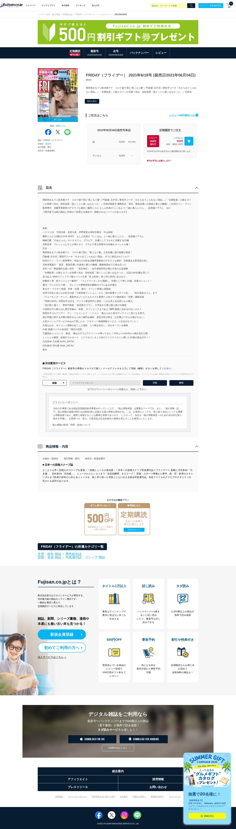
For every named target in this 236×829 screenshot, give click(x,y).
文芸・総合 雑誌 (53, 14)
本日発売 (65, 5)
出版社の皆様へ (139, 796)
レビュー (161, 52)
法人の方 (96, 5)
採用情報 (158, 779)
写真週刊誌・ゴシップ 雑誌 (85, 557)
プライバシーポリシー (77, 796)
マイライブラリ (48, 5)
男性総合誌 (68, 14)
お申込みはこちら (134, 529)
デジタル (96, 155)
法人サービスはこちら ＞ (52, 657)
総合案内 (118, 771)
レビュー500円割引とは (183, 115)
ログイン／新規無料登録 (210, 5)
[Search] (191, 5)
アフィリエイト (78, 779)
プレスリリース (78, 787)
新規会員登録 (61, 634)
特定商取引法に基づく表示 (103, 796)
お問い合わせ (158, 787)
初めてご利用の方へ (62, 647)
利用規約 (59, 796)
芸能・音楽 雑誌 (49, 557)
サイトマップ (175, 796)
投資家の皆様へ (157, 796)
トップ (41, 14)
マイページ (30, 5)
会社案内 (124, 796)
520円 (122, 142)
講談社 (48, 144)
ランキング (80, 5)
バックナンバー (105, 14)
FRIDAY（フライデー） (85, 14)
